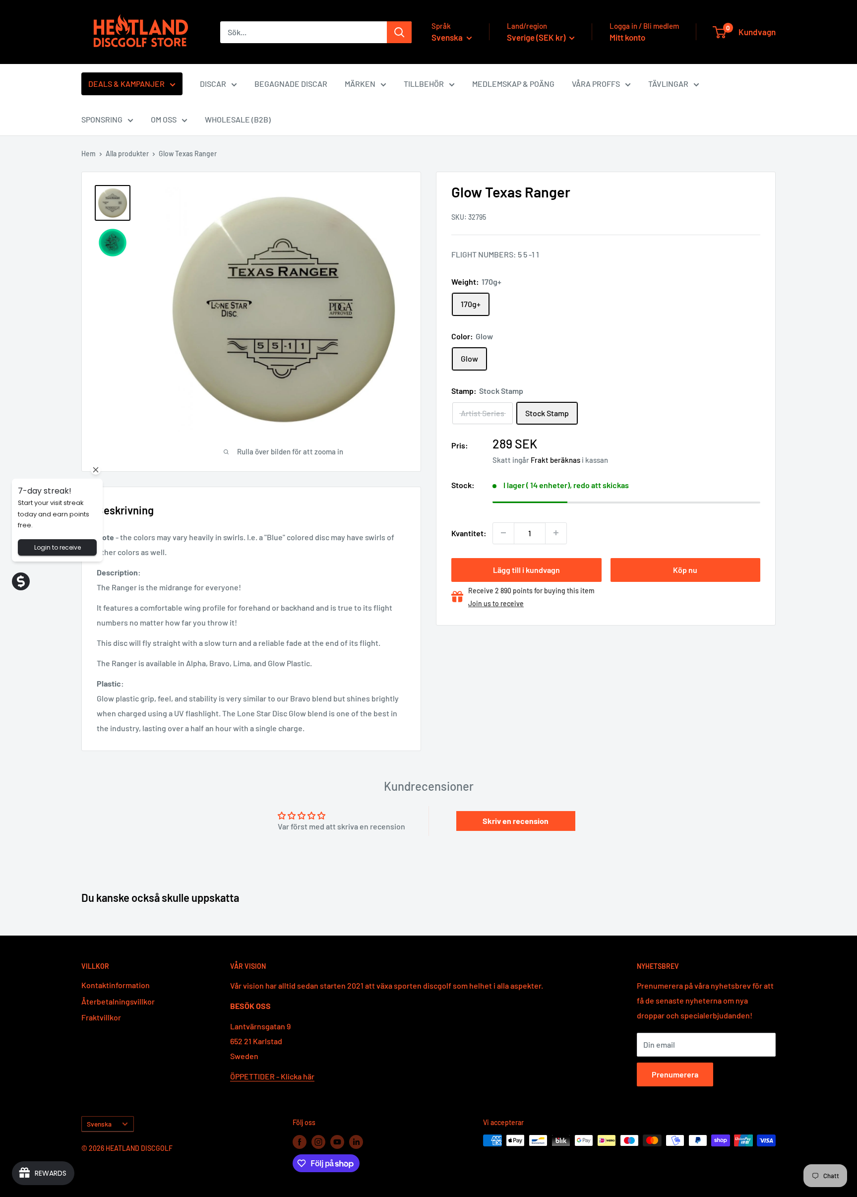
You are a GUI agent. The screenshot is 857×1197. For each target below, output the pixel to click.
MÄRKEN (360, 83)
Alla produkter (127, 153)
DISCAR (213, 83)
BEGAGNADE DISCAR (290, 83)
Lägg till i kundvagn (526, 569)
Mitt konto (627, 37)
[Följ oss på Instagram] (318, 1141)
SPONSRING (101, 119)
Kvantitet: (469, 532)
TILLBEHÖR (424, 83)
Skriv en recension (516, 820)
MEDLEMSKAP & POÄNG (513, 83)
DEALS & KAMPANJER (126, 83)
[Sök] (399, 32)
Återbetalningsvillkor (118, 1001)
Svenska (99, 1124)
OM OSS (164, 119)
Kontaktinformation (115, 985)
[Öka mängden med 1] (556, 532)
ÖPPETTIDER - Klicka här (272, 1076)
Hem (88, 153)
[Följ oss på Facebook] (299, 1141)
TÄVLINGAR (668, 83)
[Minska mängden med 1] (503, 532)
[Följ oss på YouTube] (337, 1141)
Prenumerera (675, 1074)
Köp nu (685, 569)
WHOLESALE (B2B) (238, 119)
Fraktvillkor (101, 1017)
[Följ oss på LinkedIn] (356, 1141)
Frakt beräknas (555, 459)
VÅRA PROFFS (596, 83)
